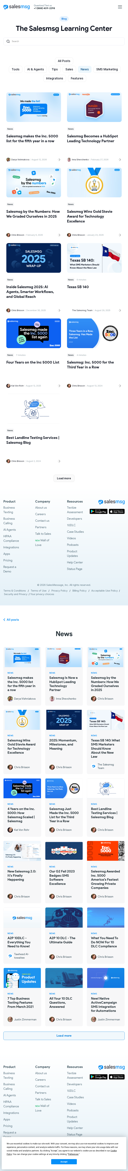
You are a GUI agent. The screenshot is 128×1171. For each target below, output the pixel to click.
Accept (64, 1162)
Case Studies (75, 532)
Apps (6, 554)
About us (41, 507)
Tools (16, 69)
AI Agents (9, 530)
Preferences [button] (73, 1154)
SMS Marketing (107, 69)
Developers (74, 519)
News (85, 69)
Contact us (42, 521)
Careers (40, 514)
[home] (16, 7)
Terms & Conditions (14, 590)
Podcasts (72, 545)
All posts (13, 620)
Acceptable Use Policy (105, 590)
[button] (120, 7)
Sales (69, 69)
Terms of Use (38, 590)
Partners (40, 527)
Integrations (54, 78)
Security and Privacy (15, 594)
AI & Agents (35, 69)
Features (77, 78)
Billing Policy (79, 590)
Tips (55, 69)
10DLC (71, 525)
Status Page (74, 569)
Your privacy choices (42, 594)
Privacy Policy (59, 590)
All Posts (64, 61)
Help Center (75, 562)
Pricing (7, 560)
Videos (71, 538)
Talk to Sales (43, 534)
